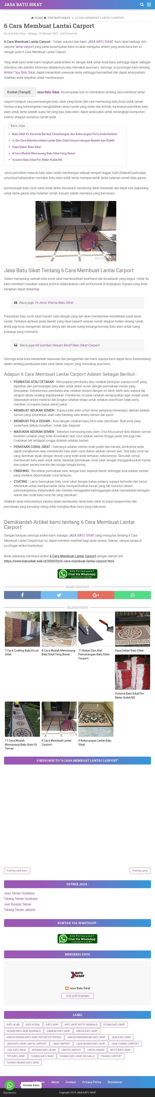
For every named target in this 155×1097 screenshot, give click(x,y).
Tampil (24, 92)
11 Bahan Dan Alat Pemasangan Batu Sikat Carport (93, 654)
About (55, 1082)
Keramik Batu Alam (44, 1050)
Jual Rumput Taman (17, 904)
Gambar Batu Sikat (58, 1031)
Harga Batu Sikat (87, 1031)
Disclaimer (115, 1082)
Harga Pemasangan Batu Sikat (86, 1037)
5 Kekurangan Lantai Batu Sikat (94, 742)
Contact (71, 1082)
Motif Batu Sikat (120, 1050)
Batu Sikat (52, 1024)
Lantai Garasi (95, 1050)
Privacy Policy (91, 1082)
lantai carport (25, 47)
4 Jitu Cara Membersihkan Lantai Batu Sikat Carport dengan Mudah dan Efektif (63, 140)
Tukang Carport (111, 1056)
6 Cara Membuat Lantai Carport (56, 742)
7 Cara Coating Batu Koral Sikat (22, 652)
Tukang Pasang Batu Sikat (23, 1062)
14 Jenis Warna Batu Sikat (53, 303)
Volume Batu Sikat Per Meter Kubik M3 (37, 159)
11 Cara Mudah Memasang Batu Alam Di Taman (21, 744)
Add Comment (68, 33)
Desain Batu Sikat (114, 1024)
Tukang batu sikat (42, 1056)
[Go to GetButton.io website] (9, 1093)
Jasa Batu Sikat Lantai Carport (27, 1043)
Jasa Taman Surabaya (19, 893)
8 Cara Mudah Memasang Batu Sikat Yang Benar (43, 153)
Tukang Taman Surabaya (21, 899)
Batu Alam (13, 1024)
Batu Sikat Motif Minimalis (81, 1024)
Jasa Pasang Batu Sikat (90, 1043)
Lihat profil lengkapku (77, 995)
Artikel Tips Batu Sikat (19, 72)
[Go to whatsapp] (10, 1085)
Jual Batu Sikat (16, 1050)
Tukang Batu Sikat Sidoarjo (77, 1056)
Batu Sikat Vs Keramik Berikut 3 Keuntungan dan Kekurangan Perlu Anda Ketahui (64, 134)
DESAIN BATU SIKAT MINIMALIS (24, 1031)
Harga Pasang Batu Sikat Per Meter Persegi (34, 1037)
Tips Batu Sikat (16, 1056)
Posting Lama (140, 870)
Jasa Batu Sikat (79, 988)
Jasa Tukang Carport (125, 1043)
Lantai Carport (71, 1050)
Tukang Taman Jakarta (19, 910)
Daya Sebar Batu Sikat (26, 147)
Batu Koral (33, 1024)
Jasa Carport (61, 1043)
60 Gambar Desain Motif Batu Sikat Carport (67, 345)
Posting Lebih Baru (17, 870)
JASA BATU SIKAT (23, 4)
